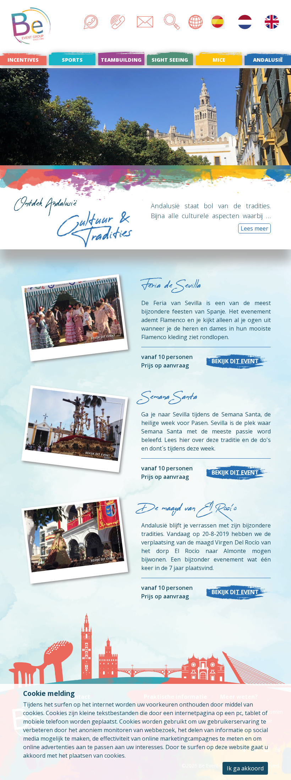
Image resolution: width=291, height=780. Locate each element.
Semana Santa (169, 398)
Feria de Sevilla (171, 287)
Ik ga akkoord (245, 768)
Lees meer (254, 228)
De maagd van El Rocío (188, 509)
